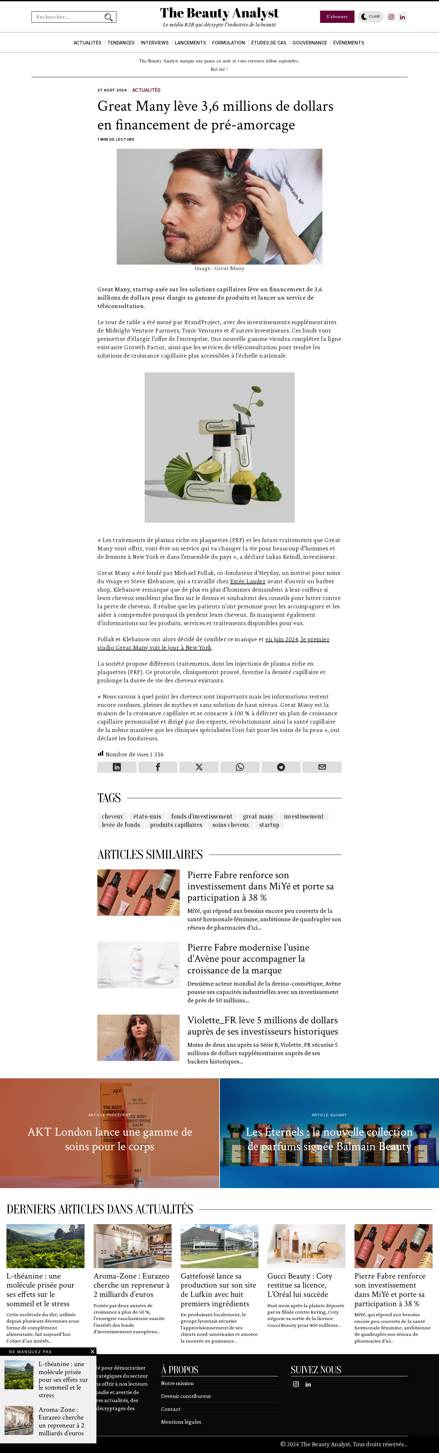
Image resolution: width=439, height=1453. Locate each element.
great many (258, 816)
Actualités (146, 90)
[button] (108, 16)
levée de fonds (121, 825)
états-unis (147, 816)
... (406, 1444)
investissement (304, 816)
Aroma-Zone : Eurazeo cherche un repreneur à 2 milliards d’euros (132, 1285)
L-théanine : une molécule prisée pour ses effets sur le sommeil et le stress (40, 1289)
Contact (171, 1409)
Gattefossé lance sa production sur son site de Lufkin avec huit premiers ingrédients (218, 1289)
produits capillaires (176, 825)
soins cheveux (230, 825)
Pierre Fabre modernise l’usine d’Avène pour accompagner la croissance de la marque (248, 959)
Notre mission (177, 1383)
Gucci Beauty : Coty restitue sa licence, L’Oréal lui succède (299, 1285)
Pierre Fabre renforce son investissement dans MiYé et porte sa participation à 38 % (260, 886)
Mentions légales (181, 1422)
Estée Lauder (247, 581)
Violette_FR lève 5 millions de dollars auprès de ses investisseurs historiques (262, 1026)
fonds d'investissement (202, 816)
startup (269, 825)
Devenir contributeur (186, 1396)
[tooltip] (391, 17)
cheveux (112, 816)
